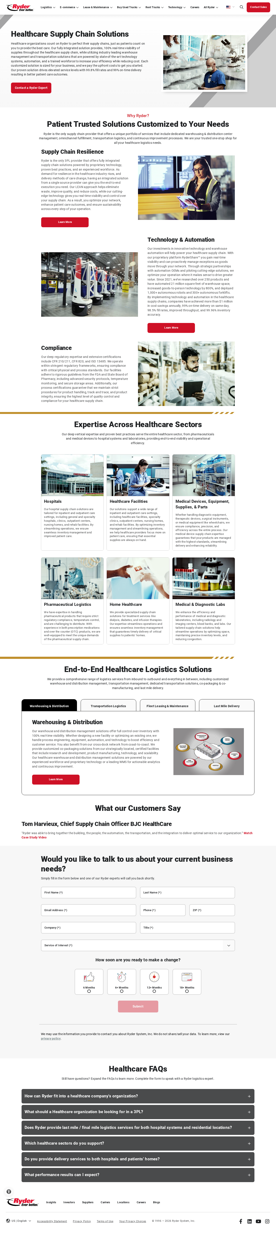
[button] (230, 7)
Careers (141, 1202)
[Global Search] (241, 7)
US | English (19, 1220)
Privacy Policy (82, 1221)
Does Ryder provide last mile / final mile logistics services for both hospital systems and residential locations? (128, 1127)
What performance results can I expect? (62, 1174)
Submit (138, 1006)
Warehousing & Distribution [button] (49, 706)
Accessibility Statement (52, 1221)
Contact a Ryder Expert (31, 87)
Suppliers (87, 1202)
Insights (51, 1202)
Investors (69, 1202)
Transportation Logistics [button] (108, 706)
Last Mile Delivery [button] (227, 706)
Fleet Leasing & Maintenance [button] (167, 706)
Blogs (156, 1202)
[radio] (89, 982)
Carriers (105, 1202)
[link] (241, 1221)
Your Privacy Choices (132, 1221)
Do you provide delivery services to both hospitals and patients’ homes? (92, 1159)
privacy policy (51, 1038)
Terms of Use (105, 1221)
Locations (123, 1202)
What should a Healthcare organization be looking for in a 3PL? (84, 1111)
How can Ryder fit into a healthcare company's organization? (81, 1096)
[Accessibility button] (8, 1191)
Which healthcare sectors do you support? (64, 1143)
